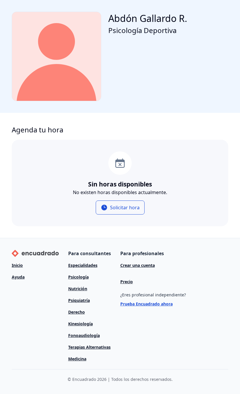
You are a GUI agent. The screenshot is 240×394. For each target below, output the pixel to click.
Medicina (77, 359)
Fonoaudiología (84, 335)
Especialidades (82, 265)
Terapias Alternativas (89, 347)
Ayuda (18, 277)
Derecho (76, 312)
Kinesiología (80, 323)
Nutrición (77, 288)
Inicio (17, 265)
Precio (126, 281)
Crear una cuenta (137, 265)
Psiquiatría (79, 300)
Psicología (78, 277)
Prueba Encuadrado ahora (146, 304)
